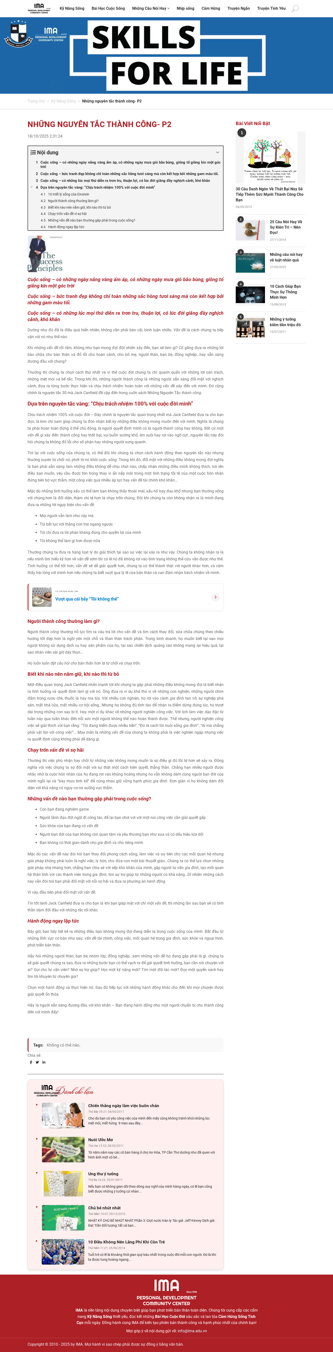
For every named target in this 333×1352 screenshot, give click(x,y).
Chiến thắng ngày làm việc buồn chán (123, 1105)
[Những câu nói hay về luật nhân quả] (250, 263)
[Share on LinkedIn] (43, 1062)
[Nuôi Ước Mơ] (64, 1149)
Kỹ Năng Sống (72, 8)
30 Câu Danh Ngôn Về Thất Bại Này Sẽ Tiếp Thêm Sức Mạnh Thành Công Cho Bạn (270, 194)
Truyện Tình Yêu (271, 8)
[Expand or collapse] (218, 152)
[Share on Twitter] (37, 1062)
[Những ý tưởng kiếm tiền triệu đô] (250, 328)
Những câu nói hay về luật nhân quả (286, 257)
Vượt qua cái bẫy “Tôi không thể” (87, 599)
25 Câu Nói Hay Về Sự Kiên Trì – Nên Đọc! (286, 227)
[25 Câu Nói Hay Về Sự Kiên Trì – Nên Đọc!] (250, 230)
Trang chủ (36, 101)
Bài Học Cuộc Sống (108, 8)
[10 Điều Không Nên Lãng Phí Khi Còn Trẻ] (64, 1252)
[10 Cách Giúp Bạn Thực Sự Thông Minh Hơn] (250, 295)
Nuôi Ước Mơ (100, 1139)
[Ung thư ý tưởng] (64, 1183)
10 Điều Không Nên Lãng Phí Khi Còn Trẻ (126, 1242)
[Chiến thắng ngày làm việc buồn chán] (64, 1115)
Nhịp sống (185, 8)
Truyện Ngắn (238, 8)
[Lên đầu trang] (321, 1340)
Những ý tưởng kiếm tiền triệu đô (285, 322)
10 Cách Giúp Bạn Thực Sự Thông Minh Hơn (285, 292)
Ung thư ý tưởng (103, 1173)
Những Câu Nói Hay (149, 8)
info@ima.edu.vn (192, 1331)
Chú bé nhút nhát (104, 1207)
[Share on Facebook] (31, 1062)
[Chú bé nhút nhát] (64, 1218)
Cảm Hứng (211, 8)
